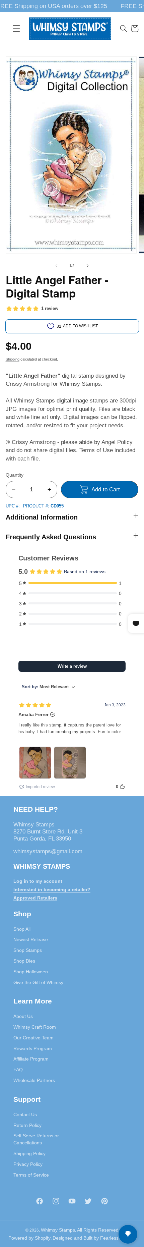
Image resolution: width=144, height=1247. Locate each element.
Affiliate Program (31, 1059)
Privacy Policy (28, 1164)
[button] (16, 28)
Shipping (12, 359)
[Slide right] (87, 265)
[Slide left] (56, 265)
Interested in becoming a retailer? (51, 889)
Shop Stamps (27, 950)
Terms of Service (31, 1175)
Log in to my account (37, 881)
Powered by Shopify (29, 1238)
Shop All (21, 929)
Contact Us (25, 1114)
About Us (23, 1016)
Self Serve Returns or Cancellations (36, 1139)
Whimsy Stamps (58, 1230)
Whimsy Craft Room (34, 1027)
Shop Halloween (30, 971)
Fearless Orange (118, 1238)
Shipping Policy (29, 1153)
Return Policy (27, 1125)
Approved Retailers (35, 898)
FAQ (18, 1069)
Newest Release (30, 939)
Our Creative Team (33, 1037)
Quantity (14, 475)
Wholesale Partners (34, 1080)
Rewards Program (32, 1048)
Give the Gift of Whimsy (38, 982)
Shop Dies (24, 961)
